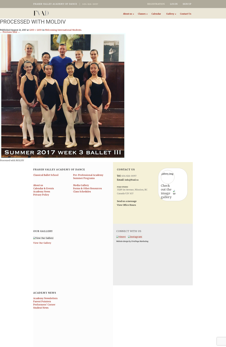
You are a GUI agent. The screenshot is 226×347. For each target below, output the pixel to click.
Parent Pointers (42, 301)
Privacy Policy (41, 194)
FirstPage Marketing (139, 241)
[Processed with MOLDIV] (63, 95)
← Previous (6, 32)
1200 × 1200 (35, 30)
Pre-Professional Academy (88, 175)
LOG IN (173, 4)
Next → (16, 32)
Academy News (41, 191)
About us (38, 185)
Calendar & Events (43, 188)
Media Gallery (81, 185)
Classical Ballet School (45, 175)
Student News (41, 307)
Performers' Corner (44, 304)
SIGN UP (187, 4)
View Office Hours (126, 205)
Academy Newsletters (45, 298)
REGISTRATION (156, 4)
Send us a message (127, 201)
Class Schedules (82, 191)
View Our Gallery (42, 243)
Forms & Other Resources (87, 188)
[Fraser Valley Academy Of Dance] (51, 13)
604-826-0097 (90, 4)
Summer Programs (84, 178)
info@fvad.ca (131, 179)
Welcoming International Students (63, 30)
